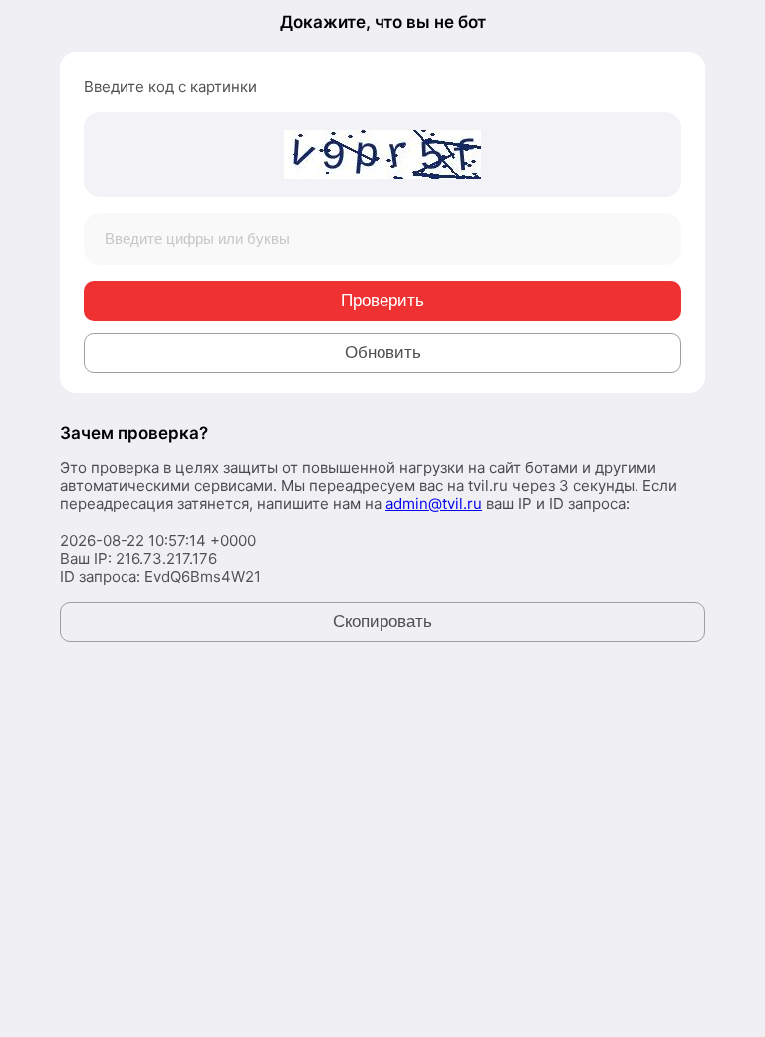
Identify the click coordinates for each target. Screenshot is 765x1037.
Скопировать (382, 621)
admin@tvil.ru (433, 503)
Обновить (383, 352)
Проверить (382, 300)
